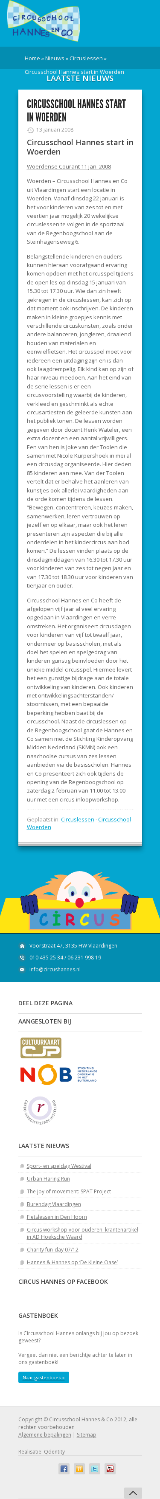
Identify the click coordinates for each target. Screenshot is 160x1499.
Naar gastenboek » (44, 1377)
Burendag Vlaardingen (54, 1204)
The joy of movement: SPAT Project (69, 1191)
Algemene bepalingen (44, 1434)
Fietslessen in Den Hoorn (57, 1217)
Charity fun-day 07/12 (53, 1249)
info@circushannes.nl (55, 969)
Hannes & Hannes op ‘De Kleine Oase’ (72, 1262)
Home (32, 58)
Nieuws (54, 58)
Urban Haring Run (48, 1178)
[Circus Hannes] (43, 21)
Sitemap (86, 1434)
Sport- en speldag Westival (59, 1166)
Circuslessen (86, 58)
